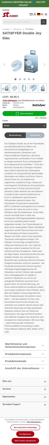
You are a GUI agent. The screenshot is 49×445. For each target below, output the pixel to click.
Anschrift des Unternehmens (22, 368)
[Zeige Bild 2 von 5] (20, 79)
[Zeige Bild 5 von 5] (34, 79)
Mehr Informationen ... (34, 422)
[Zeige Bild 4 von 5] (29, 79)
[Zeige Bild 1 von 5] (15, 79)
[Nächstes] (44, 65)
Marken (6, 10)
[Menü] (46, 14)
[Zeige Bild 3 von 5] (24, 79)
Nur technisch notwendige (25, 427)
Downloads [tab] (35, 135)
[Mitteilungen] (31, 14)
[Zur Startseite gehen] (10, 14)
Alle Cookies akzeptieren (25, 441)
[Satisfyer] (38, 105)
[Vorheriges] (4, 65)
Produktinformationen (18, 354)
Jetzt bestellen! (26, 113)
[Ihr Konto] (34, 14)
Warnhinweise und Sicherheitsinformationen (20, 345)
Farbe (5, 121)
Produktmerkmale (15, 361)
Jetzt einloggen (10, 100)
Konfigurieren (25, 434)
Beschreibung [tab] (15, 135)
